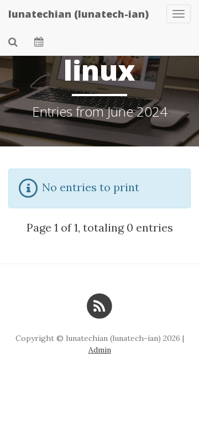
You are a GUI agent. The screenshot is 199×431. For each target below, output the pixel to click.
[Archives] (39, 41)
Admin (99, 350)
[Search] (13, 41)
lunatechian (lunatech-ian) (78, 13)
